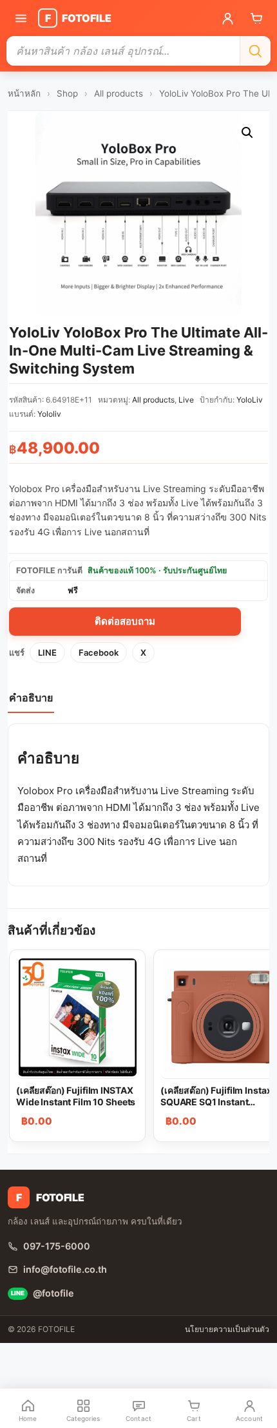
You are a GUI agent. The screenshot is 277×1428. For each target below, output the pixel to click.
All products (118, 93)
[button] (247, 132)
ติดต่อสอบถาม (125, 621)
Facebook (99, 652)
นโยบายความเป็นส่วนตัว (227, 1329)
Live (186, 400)
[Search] (255, 51)
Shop (67, 93)
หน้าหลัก (24, 93)
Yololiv (49, 414)
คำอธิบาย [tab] (31, 697)
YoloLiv (249, 400)
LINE (47, 652)
